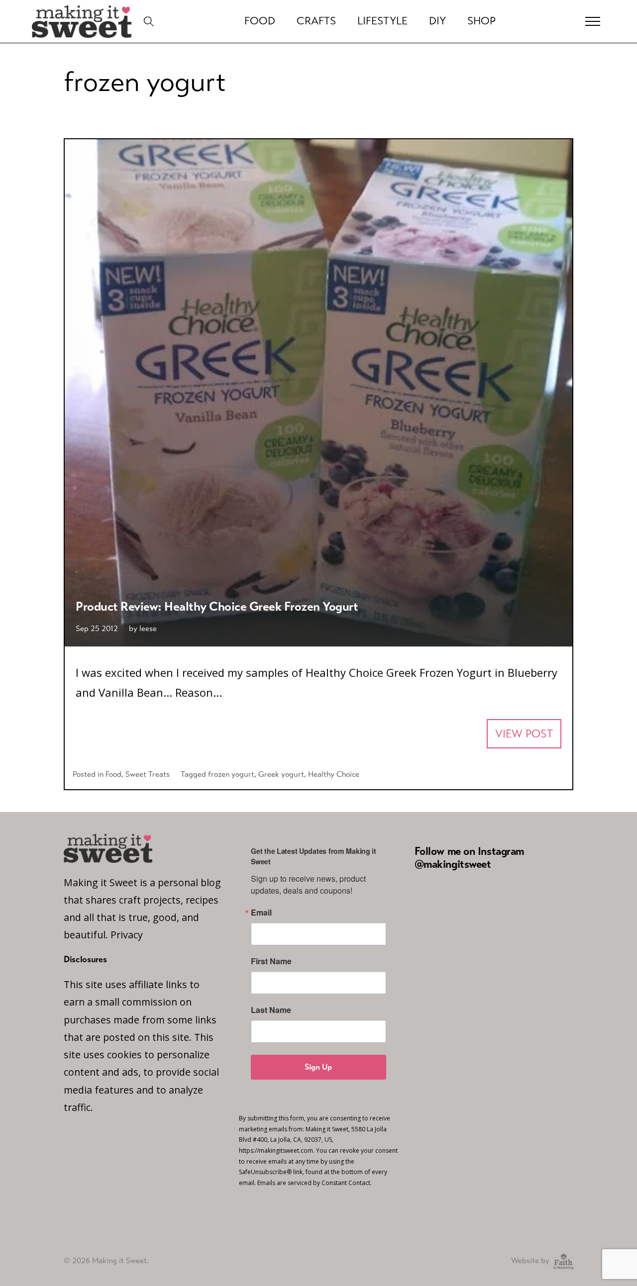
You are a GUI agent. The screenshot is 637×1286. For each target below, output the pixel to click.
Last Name (271, 1010)
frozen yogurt (231, 774)
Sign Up (318, 1067)
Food (113, 774)
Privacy (126, 934)
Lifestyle (382, 20)
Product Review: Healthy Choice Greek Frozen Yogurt (217, 606)
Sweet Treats (147, 774)
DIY (437, 20)
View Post (524, 733)
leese (148, 628)
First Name (271, 961)
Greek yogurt (281, 774)
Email (261, 913)
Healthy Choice (333, 774)
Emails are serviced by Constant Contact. (314, 1183)
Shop (481, 20)
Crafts (316, 20)
